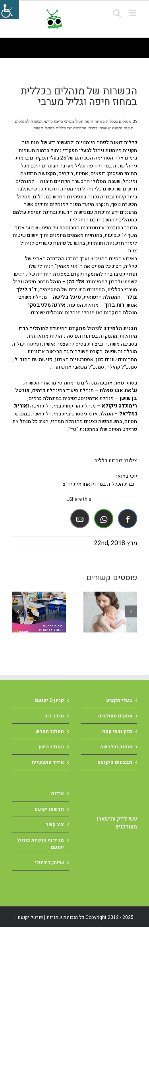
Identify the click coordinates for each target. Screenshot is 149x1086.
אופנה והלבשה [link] (116, 746)
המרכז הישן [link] (51, 746)
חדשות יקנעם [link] (49, 809)
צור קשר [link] (55, 824)
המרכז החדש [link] (49, 731)
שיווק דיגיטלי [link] (49, 862)
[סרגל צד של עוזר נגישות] (9, 9)
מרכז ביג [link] (54, 715)
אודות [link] (57, 793)
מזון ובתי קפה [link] (117, 731)
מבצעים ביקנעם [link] (114, 762)
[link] (90, 19)
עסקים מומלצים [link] (115, 715)
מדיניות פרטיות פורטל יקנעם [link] (40, 843)
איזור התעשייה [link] (48, 762)
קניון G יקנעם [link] (49, 700)
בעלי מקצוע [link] (119, 700)
